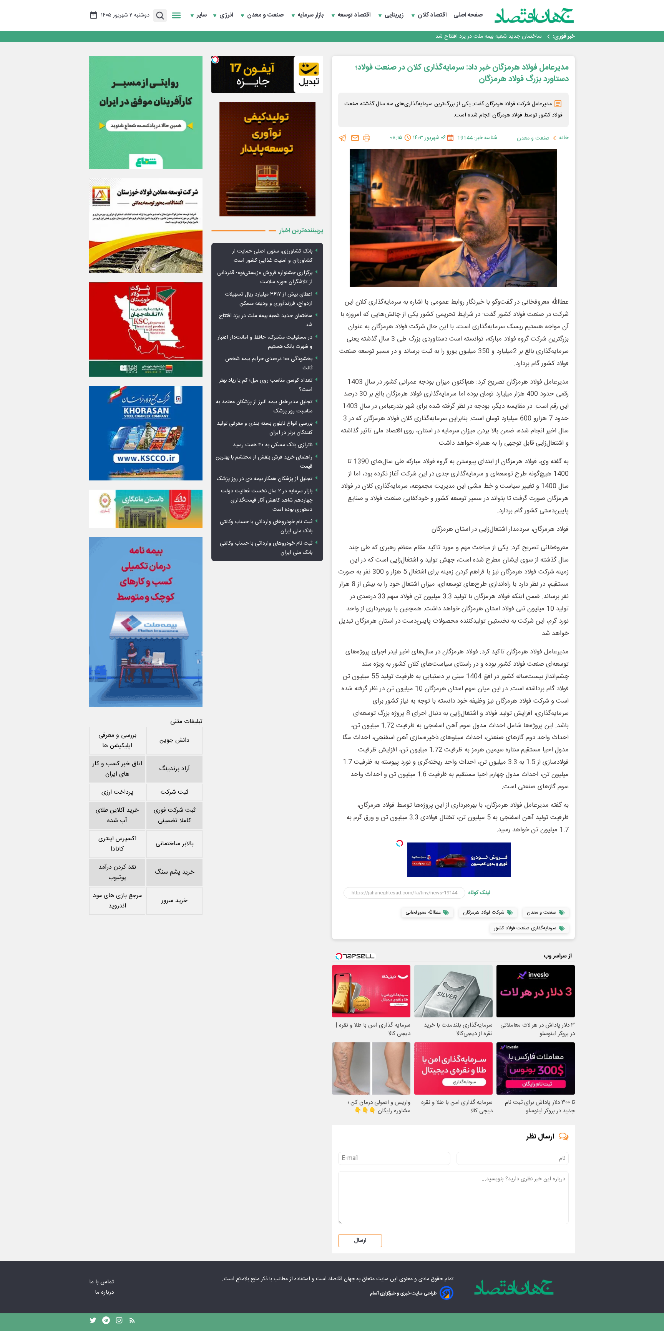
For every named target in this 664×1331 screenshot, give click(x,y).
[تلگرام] (342, 138)
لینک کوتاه (479, 892)
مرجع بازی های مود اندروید (117, 901)
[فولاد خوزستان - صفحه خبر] (146, 329)
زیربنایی (395, 15)
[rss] (132, 1322)
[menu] (176, 15)
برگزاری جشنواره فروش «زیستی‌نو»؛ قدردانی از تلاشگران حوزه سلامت (264, 277)
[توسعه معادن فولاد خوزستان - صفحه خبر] (146, 225)
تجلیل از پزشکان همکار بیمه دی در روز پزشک (264, 479)
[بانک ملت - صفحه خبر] (146, 508)
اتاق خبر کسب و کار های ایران (117, 769)
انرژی (226, 15)
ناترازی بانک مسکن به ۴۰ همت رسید (272, 445)
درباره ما (105, 1292)
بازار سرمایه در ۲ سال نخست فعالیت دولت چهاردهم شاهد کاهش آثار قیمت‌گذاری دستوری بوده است (266, 500)
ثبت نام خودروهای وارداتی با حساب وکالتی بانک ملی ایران (266, 526)
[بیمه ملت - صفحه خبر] (146, 622)
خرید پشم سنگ (174, 872)
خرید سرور (174, 901)
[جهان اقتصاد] (534, 15)
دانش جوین (174, 740)
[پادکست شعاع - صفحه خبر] (146, 112)
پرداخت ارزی (117, 792)
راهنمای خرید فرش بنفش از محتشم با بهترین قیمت (264, 462)
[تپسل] (399, 843)
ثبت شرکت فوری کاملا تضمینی (175, 815)
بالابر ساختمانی (175, 844)
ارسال (360, 1240)
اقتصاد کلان (433, 15)
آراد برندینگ (174, 769)
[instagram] (119, 1322)
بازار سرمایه (311, 15)
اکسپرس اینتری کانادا (117, 844)
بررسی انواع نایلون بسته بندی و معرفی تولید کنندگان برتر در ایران (264, 428)
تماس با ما (102, 1282)
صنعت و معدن (266, 15)
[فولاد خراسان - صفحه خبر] (146, 433)
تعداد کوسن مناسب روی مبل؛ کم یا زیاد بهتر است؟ (265, 385)
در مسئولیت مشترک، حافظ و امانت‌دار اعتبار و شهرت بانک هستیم (264, 342)
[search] (160, 15)
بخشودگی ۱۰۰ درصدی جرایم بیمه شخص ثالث (268, 363)
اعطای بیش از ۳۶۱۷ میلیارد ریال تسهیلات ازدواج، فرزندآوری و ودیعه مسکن (268, 299)
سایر (202, 15)
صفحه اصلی (468, 15)
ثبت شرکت (174, 792)
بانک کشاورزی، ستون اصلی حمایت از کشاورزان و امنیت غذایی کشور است (272, 256)
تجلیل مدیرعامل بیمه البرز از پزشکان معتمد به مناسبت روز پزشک (264, 406)
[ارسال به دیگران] (355, 138)
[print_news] (366, 138)
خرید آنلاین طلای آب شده (117, 815)
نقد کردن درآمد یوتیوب (117, 872)
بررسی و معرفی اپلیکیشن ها (117, 740)
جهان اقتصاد (341, 1279)
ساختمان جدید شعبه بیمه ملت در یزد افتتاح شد (488, 36)
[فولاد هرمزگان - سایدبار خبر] (267, 159)
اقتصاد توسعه (355, 15)
